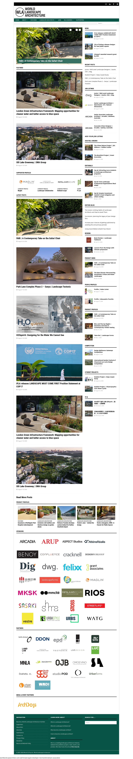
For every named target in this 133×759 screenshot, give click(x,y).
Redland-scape (62, 191)
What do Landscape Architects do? (61, 726)
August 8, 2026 (99, 390)
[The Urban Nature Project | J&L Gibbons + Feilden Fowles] (89, 147)
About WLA (19, 727)
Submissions (20, 732)
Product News (90, 258)
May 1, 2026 (98, 337)
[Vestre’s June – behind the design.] (86, 513)
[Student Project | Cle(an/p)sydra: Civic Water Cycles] (89, 389)
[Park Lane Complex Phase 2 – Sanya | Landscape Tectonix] (49, 265)
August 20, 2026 (22, 241)
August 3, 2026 (99, 159)
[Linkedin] (109, 4)
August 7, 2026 (99, 354)
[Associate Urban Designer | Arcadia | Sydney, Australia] (89, 128)
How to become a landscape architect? (62, 734)
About (24, 20)
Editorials (89, 166)
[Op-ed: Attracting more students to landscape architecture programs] (89, 172)
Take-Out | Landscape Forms (104, 335)
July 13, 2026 (99, 278)
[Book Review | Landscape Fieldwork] (89, 240)
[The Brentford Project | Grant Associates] (89, 157)
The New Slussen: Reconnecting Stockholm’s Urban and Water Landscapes (104, 274)
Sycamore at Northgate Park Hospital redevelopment (27, 524)
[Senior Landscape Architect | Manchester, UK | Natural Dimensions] (89, 105)
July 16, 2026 (99, 120)
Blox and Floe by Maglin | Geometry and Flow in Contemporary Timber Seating (104, 325)
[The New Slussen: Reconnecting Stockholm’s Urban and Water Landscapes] (89, 275)
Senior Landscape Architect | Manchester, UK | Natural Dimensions (104, 104)
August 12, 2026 (99, 48)
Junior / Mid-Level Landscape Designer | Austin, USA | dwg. (104, 94)
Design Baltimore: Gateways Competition (103, 351)
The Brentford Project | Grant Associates (104, 156)
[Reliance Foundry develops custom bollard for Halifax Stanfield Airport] (66, 513)
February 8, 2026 (100, 415)
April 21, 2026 (99, 242)
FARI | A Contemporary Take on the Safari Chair (41, 61)
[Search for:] (107, 23)
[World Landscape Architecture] (30, 17)
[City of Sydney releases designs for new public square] (89, 46)
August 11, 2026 (99, 291)
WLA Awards (68, 20)
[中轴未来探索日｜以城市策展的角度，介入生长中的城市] (89, 413)
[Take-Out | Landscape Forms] (89, 337)
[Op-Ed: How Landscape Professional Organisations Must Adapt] (89, 184)
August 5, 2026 (99, 301)
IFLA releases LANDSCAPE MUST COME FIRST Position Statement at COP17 (105, 34)
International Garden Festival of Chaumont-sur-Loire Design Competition (105, 362)
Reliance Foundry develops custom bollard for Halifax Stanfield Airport (65, 525)
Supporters (80, 20)
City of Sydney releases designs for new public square (104, 45)
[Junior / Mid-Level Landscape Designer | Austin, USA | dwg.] (89, 95)
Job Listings (89, 89)
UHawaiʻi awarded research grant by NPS (105, 55)
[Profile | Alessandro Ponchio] (89, 301)
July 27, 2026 (99, 366)
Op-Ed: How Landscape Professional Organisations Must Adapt (105, 183)
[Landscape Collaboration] (47, 182)
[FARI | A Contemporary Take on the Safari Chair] (49, 45)
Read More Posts (24, 497)
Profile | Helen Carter (101, 289)
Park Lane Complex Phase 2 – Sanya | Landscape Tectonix (43, 286)
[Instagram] (106, 4)
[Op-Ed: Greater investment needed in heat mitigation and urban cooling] (89, 195)
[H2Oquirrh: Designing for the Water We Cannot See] (49, 314)
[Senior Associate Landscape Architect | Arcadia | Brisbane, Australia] (89, 117)
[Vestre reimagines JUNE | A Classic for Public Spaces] (106, 513)
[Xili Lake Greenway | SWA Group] (49, 141)
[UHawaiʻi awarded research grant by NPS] (89, 56)
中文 (86, 397)
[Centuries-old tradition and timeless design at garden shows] (47, 513)
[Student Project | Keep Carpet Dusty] (89, 379)
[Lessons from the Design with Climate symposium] (89, 250)
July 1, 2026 (98, 199)
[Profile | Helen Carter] (89, 291)
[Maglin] (27, 182)
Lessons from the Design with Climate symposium (104, 248)
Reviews (88, 233)
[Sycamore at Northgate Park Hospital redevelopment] (27, 513)
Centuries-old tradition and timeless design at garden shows (46, 525)
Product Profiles (91, 309)
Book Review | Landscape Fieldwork (102, 239)
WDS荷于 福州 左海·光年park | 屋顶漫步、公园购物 (104, 402)
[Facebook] (113, 4)
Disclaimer (19, 741)
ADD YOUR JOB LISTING (94, 136)
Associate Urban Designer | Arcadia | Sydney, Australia (103, 127)
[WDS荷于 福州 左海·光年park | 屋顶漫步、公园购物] (89, 404)
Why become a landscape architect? (61, 730)
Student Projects (91, 372)
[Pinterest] (117, 4)
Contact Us (19, 735)
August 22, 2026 (99, 97)
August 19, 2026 (22, 290)
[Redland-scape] (66, 182)
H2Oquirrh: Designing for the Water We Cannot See (40, 335)
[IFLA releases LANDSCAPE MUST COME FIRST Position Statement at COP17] (49, 362)
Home (17, 20)
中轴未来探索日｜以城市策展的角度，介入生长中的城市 (104, 412)
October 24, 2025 (100, 252)
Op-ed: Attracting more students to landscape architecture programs (105, 172)
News (87, 28)
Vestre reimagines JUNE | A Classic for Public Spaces (105, 524)
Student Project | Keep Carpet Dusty (97, 75)
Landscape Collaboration (45, 191)
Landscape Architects (47, 20)
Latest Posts (21, 195)
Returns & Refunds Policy (23, 743)
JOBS (59, 20)
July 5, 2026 (98, 187)
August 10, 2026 (99, 58)
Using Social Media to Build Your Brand (98, 229)
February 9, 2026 (100, 405)
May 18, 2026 (99, 329)
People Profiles (91, 285)
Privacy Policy (20, 738)
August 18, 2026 (22, 117)
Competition (89, 346)
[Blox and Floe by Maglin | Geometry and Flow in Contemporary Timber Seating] (89, 326)
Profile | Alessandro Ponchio (104, 299)
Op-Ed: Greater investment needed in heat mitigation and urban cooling (104, 195)
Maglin (20, 191)
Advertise (19, 730)
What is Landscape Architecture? (60, 722)
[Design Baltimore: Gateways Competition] (89, 352)
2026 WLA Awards (91, 141)
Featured (33, 20)
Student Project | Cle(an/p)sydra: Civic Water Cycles (105, 387)
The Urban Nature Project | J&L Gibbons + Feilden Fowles (104, 146)
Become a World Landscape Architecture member (30, 722)
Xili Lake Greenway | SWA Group (31, 162)
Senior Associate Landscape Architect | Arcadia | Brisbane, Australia (104, 116)
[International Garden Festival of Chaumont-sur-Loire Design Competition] (89, 362)
